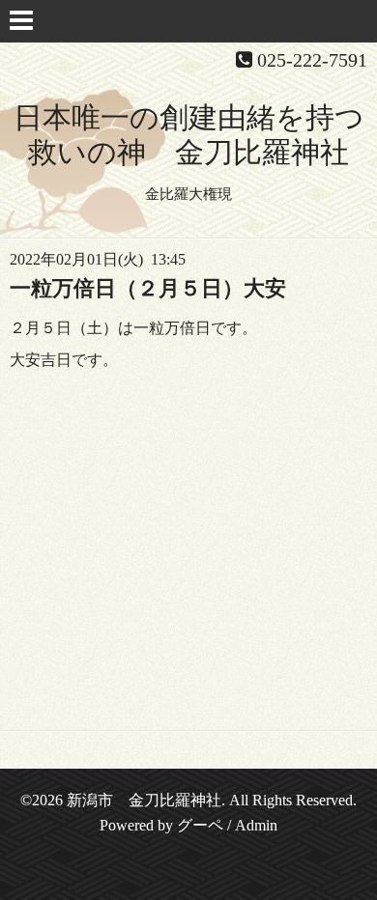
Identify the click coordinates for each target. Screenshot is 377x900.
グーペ (200, 825)
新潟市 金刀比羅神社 (144, 800)
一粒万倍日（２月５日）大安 (148, 288)
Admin (256, 825)
